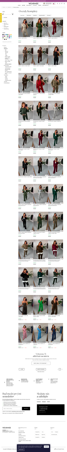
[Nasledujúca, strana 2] (60, 369)
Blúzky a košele (7, 61)
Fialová (3, 36)
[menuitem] (19, 5)
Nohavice (6, 51)
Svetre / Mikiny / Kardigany (7, 58)
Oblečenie (6, 48)
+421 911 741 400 (48, 3)
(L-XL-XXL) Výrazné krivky (8, 73)
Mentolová (6, 37)
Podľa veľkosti (6, 65)
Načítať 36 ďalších (40, 369)
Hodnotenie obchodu (22, 435)
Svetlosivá (3, 39)
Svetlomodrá (11, 37)
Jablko (6, 76)
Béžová (6, 36)
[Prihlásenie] (60, 3)
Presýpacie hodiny (8, 80)
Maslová (4, 37)
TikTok (48, 401)
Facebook (39, 401)
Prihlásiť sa (26, 408)
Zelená (7, 34)
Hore (22, 369)
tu (40, 447)
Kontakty (19, 434)
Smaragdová (7, 36)
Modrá (6, 34)
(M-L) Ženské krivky (8, 71)
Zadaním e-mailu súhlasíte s (13, 411)
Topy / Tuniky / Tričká (8, 60)
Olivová (3, 37)
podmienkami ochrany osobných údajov (18, 411)
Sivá (4, 34)
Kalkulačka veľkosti (21, 432)
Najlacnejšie (29, 15)
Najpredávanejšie (42, 15)
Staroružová (7, 37)
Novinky (5, 47)
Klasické (6, 52)
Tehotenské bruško (8, 66)
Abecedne (48, 15)
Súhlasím (46, 446)
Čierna (3, 34)
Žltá (11, 34)
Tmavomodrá (9, 37)
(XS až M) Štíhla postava (7, 70)
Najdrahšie (35, 15)
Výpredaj (5, 81)
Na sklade (5, 17)
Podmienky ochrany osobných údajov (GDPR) (24, 441)
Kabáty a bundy (7, 56)
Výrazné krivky (6, 28)
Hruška (6, 77)
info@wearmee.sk (42, 410)
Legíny (6, 55)
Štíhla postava (6, 23)
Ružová (9, 34)
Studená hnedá (6, 39)
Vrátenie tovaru (21, 437)
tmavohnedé (4, 39)
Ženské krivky (6, 26)
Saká (6, 62)
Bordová (9, 36)
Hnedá (4, 36)
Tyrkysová (11, 36)
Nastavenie (21, 449)
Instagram (44, 401)
